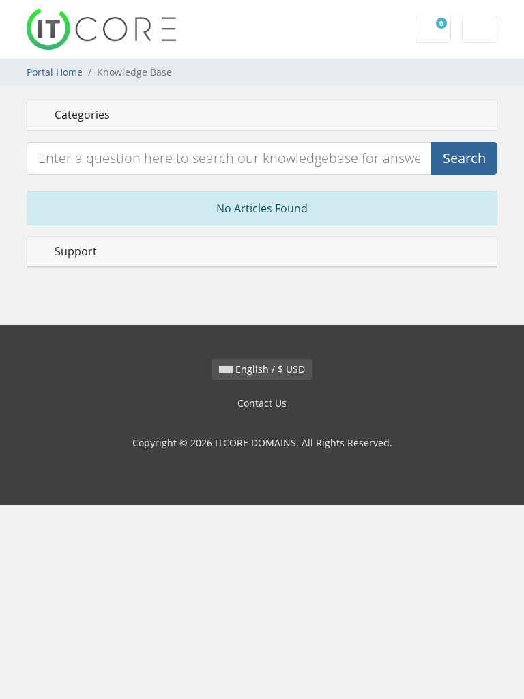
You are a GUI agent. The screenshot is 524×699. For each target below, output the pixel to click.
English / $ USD (269, 368)
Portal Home (55, 72)
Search (464, 158)
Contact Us (262, 403)
